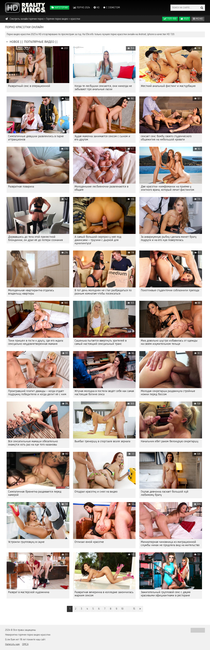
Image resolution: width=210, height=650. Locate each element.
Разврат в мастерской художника (28, 592)
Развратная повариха (21, 186)
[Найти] (202, 8)
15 (134, 609)
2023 (186, 19)
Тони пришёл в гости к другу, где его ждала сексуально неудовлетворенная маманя (35, 342)
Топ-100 (171, 19)
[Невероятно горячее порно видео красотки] (26, 7)
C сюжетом (112, 7)
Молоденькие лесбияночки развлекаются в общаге (101, 188)
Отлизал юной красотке (89, 542)
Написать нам (12, 644)
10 (122, 609)
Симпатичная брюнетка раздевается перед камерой (34, 493)
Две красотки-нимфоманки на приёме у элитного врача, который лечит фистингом (167, 188)
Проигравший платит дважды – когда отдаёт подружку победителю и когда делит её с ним (37, 393)
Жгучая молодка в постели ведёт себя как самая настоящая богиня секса (104, 393)
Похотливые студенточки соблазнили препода (170, 290)
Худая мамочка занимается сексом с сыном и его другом (102, 138)
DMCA (25, 644)
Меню (199, 19)
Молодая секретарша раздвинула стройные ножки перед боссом (168, 393)
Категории (61, 7)
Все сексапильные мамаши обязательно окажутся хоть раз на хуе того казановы (33, 443)
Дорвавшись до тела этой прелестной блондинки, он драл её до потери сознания (35, 239)
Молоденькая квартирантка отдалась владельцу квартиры (31, 292)
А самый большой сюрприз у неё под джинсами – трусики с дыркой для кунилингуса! (98, 240)
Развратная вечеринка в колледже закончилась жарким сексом (104, 594)
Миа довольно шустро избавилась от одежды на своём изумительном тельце (169, 342)
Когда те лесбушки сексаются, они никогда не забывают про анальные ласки (103, 88)
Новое (14, 42)
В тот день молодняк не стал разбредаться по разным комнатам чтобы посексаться (103, 292)
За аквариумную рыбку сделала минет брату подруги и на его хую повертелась (168, 239)
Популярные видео (38, 42)
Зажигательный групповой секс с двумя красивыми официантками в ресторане (165, 594)
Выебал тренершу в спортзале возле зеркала (102, 441)
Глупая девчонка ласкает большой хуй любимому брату (164, 493)
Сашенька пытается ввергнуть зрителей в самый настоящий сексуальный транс (101, 342)
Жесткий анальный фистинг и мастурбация (168, 86)
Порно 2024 (83, 7)
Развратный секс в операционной (29, 86)
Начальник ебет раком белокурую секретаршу (169, 441)
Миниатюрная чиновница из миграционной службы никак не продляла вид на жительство (170, 544)
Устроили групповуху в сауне (26, 542)
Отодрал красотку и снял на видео (96, 491)
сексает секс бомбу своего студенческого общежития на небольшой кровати (166, 138)
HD (97, 7)
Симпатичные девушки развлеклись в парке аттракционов (36, 138)
